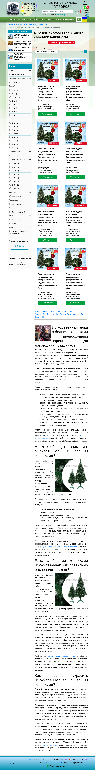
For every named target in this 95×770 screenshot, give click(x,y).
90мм (15, 156)
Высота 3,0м (40, 317)
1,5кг (15, 94)
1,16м (15, 181)
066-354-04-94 (29, 9)
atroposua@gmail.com (32, 11)
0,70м (15, 167)
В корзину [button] (49, 114)
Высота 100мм (41, 311)
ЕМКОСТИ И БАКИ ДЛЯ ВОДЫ (22, 49)
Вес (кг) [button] (12, 86)
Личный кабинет (69, 19)
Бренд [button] (11, 70)
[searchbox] (57, 11)
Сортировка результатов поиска (47, 48)
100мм (15, 134)
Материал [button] (13, 192)
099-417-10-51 (29, 7)
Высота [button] (12, 119)
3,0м (15, 148)
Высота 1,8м (67, 311)
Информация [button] (23, 19)
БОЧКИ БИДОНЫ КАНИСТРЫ (21, 36)
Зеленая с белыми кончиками (18, 232)
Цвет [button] (11, 227)
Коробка (16, 220)
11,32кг (16, 97)
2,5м (15, 144)
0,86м (15, 174)
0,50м (15, 164)
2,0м (15, 137)
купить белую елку (50, 745)
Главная (13, 19)
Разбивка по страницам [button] (18, 258)
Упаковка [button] (12, 216)
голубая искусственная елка (61, 656)
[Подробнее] (47, 70)
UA (84, 19)
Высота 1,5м (54, 311)
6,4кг (15, 115)
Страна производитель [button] (18, 78)
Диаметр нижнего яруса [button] (18, 159)
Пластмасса (18, 204)
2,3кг (15, 101)
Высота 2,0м (65, 314)
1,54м (15, 188)
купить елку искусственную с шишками (60, 547)
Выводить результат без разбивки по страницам (19, 263)
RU (79, 19)
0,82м (15, 171)
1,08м (15, 178)
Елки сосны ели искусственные (32, 25)
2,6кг (15, 104)
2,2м (15, 141)
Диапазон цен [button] (14, 238)
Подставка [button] (13, 200)
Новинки (39, 19)
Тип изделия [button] (14, 208)
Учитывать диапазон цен (20, 241)
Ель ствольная (19, 212)
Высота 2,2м (78, 314)
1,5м (15, 127)
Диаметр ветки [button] (15, 151)
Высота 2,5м (40, 314)
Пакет (15, 223)
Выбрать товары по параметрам (61, 43)
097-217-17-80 (29, 3)
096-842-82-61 (29, 5)
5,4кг (15, 111)
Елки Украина (18, 74)
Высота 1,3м (52, 314)
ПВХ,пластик (18, 196)
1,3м (15, 123)
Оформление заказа (53, 19)
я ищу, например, (55, 15)
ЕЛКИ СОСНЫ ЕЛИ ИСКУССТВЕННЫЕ (22, 42)
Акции (32, 19)
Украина (16, 82)
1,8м (15, 130)
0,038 (15, 90)
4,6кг (15, 108)
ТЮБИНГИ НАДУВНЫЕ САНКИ (19, 57)
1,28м (15, 185)
